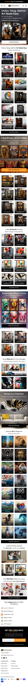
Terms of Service (16, 644)
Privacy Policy (22, 644)
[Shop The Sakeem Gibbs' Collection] (14, 154)
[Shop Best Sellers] (14, 26)
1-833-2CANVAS (5, 652)
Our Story (13, 663)
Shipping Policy (4, 670)
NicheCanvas (11, 676)
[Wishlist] (23, 5)
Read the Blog (14, 666)
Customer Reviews (15, 668)
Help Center (4, 663)
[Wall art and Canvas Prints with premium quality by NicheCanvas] (13, 6)
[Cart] (25, 5)
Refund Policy (4, 668)
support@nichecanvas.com (7, 655)
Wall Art (17, 579)
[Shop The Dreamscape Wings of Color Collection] (14, 310)
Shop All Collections (14, 541)
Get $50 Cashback (19, 640)
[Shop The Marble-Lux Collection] (14, 410)
